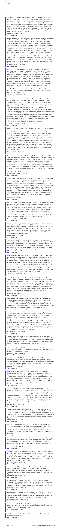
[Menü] (54, 3)
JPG (8, 66)
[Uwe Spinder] (8, 3)
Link (8, 96)
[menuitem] (54, 3)
